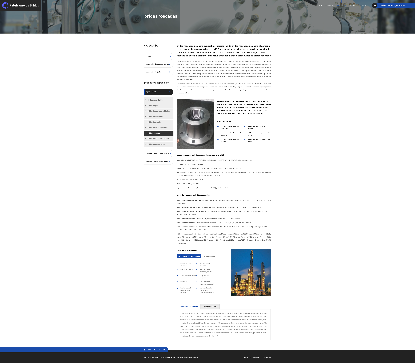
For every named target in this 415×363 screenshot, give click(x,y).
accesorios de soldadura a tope (158, 64)
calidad (352, 5)
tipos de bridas (151, 92)
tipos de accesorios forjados (157, 161)
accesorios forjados (154, 72)
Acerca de (330, 5)
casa (320, 5)
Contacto (362, 5)
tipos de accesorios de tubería (157, 153)
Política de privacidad (251, 358)
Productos (341, 5)
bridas (148, 56)
